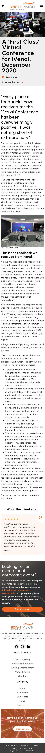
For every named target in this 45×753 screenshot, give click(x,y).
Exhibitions (22, 676)
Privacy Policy (11, 745)
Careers (36, 745)
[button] (41, 5)
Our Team (22, 692)
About (22, 688)
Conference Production (22, 663)
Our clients (22, 696)
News (22, 701)
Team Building (22, 659)
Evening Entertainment (22, 667)
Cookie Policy (25, 745)
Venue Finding (22, 672)
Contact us (22, 705)
